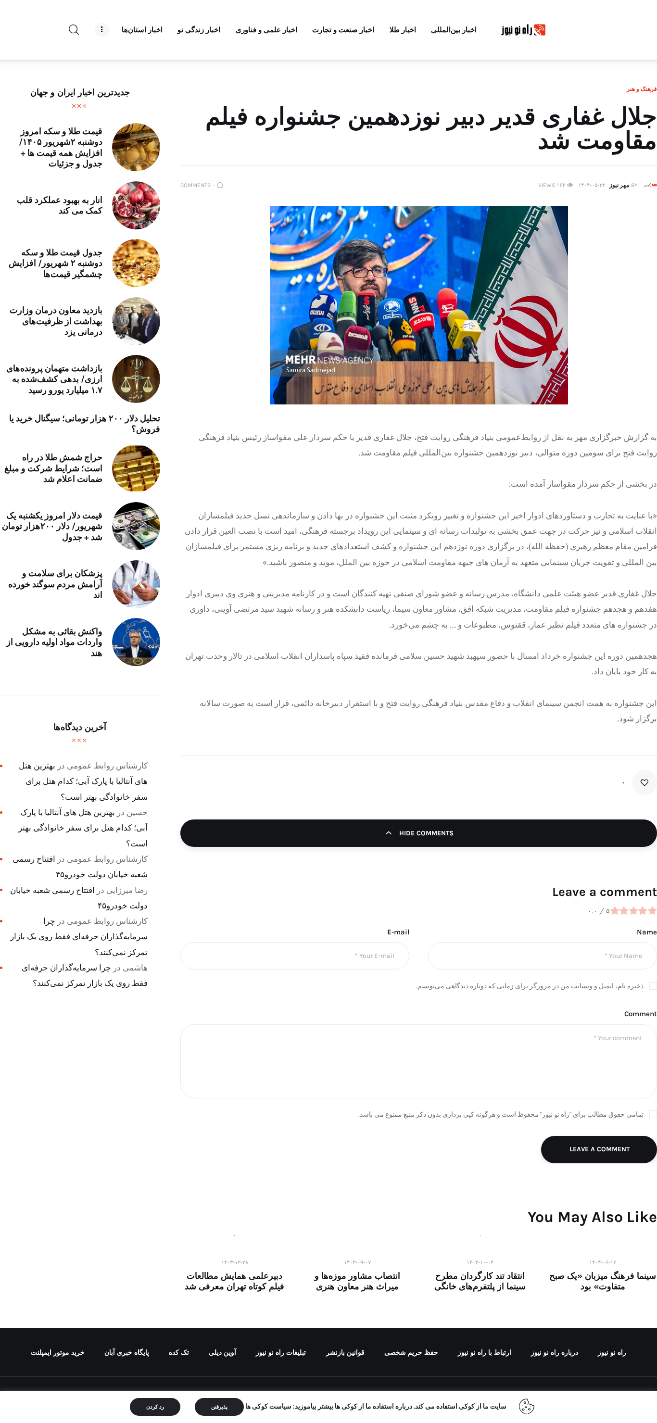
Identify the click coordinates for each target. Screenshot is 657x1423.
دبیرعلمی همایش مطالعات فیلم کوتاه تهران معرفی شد (234, 1281)
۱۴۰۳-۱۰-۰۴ (480, 1262)
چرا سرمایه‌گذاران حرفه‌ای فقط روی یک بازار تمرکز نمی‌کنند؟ (79, 936)
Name (647, 932)
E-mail (398, 932)
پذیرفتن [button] (219, 1407)
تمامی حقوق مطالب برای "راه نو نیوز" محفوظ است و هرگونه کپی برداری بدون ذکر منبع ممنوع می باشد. (501, 1114)
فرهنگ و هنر (642, 89)
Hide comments (425, 833)
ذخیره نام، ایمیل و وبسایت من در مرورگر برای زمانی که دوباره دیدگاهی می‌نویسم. (530, 986)
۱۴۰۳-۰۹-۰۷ (357, 1262)
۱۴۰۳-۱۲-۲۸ (234, 1262)
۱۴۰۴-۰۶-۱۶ (602, 1262)
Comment (640, 1013)
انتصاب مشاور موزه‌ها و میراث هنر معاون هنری (357, 1281)
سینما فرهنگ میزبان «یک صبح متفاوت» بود (602, 1281)
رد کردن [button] (155, 1407)
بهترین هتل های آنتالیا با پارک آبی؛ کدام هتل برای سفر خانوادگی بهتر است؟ (83, 781)
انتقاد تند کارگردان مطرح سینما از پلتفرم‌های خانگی (480, 1281)
